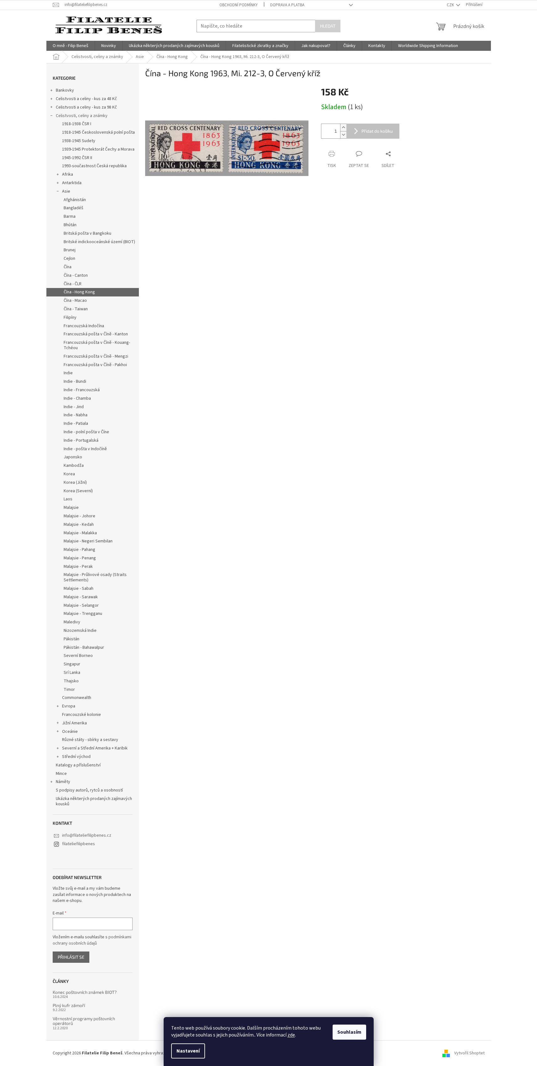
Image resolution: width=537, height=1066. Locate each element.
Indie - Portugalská (81, 440)
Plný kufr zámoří (69, 1005)
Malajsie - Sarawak (81, 597)
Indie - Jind (74, 407)
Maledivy (72, 622)
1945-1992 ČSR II (77, 158)
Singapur (72, 664)
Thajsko (71, 681)
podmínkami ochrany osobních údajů (92, 940)
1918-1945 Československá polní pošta (98, 132)
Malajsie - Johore (79, 516)
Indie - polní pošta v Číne (86, 432)
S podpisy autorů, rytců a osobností (89, 790)
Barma (70, 216)
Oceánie (70, 731)
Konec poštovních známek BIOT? (85, 992)
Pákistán (71, 639)
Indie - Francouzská (82, 390)
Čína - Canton (76, 275)
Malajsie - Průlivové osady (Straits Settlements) (95, 577)
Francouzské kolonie (81, 715)
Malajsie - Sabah (78, 588)
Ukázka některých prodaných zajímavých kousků (94, 801)
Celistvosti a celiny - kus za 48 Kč (86, 99)
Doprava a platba (287, 5)
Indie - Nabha (75, 415)
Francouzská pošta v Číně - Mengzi (96, 356)
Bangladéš (73, 208)
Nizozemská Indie (80, 630)
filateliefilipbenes (78, 844)
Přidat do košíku (377, 131)
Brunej (70, 250)
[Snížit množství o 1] (343, 134)
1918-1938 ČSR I (76, 124)
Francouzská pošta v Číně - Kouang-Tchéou (97, 345)
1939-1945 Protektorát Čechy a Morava (98, 149)
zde (291, 1034)
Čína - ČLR (73, 284)
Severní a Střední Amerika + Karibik (95, 748)
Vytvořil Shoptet (469, 1053)
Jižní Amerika (74, 723)
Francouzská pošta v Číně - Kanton (96, 334)
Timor (69, 689)
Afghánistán (75, 200)
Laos (68, 499)
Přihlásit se (71, 957)
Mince (61, 773)
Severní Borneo (78, 656)
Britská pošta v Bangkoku (87, 233)
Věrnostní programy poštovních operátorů (84, 1021)
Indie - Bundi (75, 381)
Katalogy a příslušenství (78, 765)
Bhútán (70, 225)
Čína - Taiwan (76, 309)
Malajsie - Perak (78, 566)
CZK (451, 5)
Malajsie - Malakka (80, 533)
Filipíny (70, 317)
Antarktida (72, 183)
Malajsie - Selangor (81, 605)
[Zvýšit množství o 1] (343, 127)
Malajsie (71, 507)
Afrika (67, 174)
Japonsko (73, 457)
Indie (68, 373)
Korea (69, 474)
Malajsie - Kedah (79, 524)
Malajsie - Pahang (79, 549)
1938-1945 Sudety (78, 141)
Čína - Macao (75, 300)
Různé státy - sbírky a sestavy (90, 740)
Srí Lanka (72, 672)
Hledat (327, 26)
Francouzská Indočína (84, 326)
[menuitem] (70, 46)
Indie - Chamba (77, 398)
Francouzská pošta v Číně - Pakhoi (95, 365)
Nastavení (188, 1050)
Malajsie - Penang (80, 558)
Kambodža (74, 465)
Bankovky (65, 90)
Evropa (68, 706)
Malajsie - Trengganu (83, 613)
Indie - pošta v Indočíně (85, 449)
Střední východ (76, 757)
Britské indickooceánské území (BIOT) (99, 242)
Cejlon (69, 258)
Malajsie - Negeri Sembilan (88, 541)
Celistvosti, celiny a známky (82, 116)
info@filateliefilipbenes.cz (86, 835)
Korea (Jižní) (75, 482)
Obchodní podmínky (238, 5)
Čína (67, 267)
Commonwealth (76, 698)
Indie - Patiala (76, 423)
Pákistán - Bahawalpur (84, 647)
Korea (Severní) (78, 491)
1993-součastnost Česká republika (94, 166)
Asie (66, 191)
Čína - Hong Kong (79, 292)
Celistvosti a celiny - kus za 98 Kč (86, 107)
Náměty (63, 782)
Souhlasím (349, 1032)
